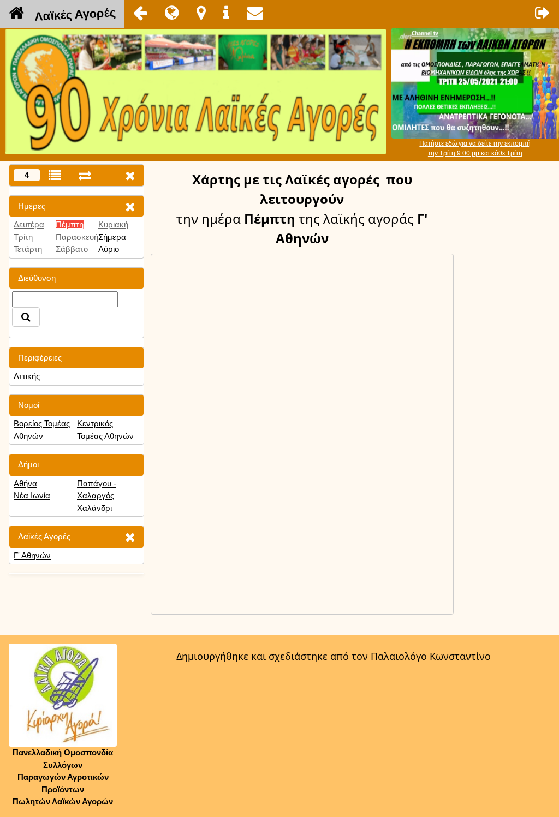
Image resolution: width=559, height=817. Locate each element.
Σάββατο (72, 249)
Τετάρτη (28, 249)
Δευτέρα (29, 224)
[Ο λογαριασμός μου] (542, 12)
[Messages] (255, 12)
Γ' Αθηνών (32, 555)
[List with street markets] (55, 175)
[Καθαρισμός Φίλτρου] (130, 206)
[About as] (226, 12)
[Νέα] (172, 12)
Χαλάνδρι (94, 508)
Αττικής (27, 376)
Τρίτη (23, 237)
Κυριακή (113, 224)
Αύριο (108, 249)
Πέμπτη (70, 224)
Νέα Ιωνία (32, 495)
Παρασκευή (77, 237)
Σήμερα (112, 237)
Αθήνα (25, 483)
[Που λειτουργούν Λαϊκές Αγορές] (201, 12)
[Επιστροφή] (140, 12)
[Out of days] (85, 175)
